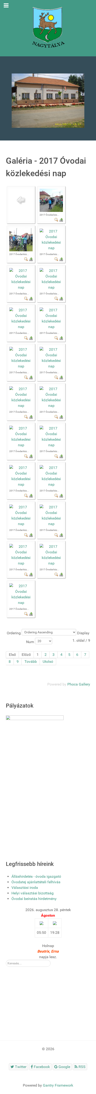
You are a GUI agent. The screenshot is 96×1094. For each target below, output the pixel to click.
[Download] (61, 219)
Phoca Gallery (78, 684)
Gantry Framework (58, 1085)
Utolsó (48, 661)
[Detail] (56, 219)
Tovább (30, 661)
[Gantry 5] (48, 28)
